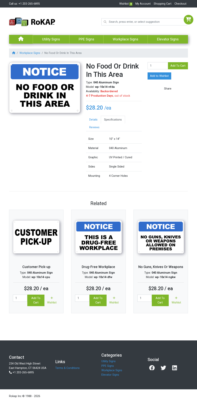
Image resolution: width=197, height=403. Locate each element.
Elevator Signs (168, 39)
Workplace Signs (125, 39)
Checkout (180, 3)
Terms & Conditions (67, 368)
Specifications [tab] (113, 119)
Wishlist (125, 3)
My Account (143, 3)
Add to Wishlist (159, 76)
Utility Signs (51, 39)
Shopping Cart (162, 3)
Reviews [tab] (94, 127)
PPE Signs (86, 39)
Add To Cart (177, 65)
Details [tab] (93, 119)
